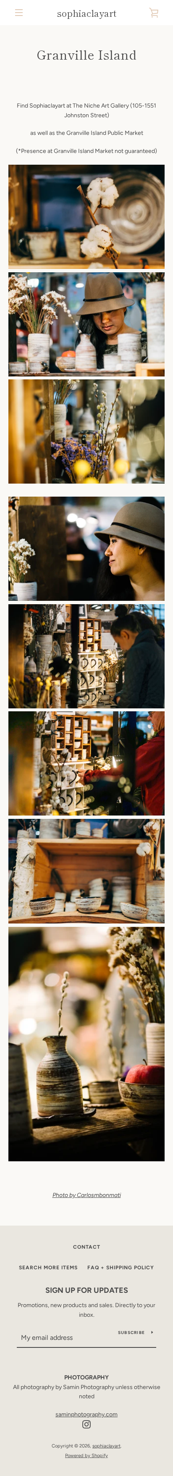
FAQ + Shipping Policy (120, 1268)
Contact (86, 1247)
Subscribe (131, 1332)
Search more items (48, 1268)
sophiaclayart (86, 12)
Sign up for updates (86, 1290)
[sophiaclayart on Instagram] (86, 1424)
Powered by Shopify (86, 1455)
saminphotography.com (86, 1414)
